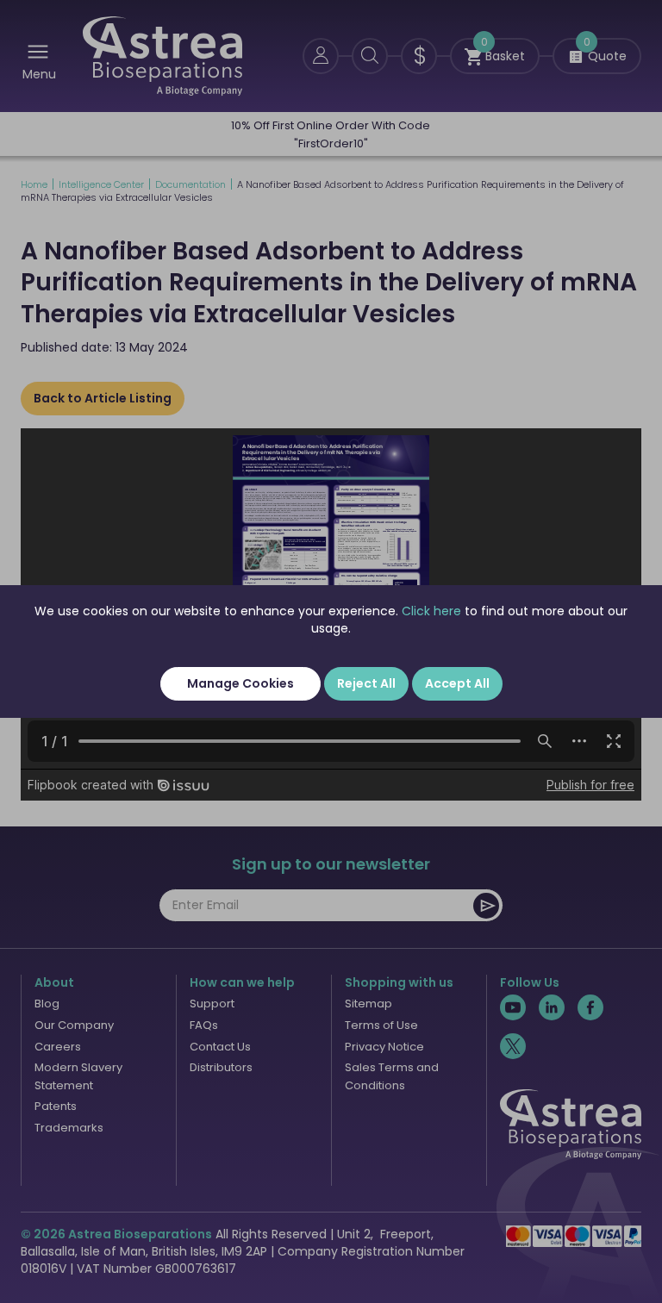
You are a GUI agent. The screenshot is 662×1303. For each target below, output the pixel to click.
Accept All (457, 683)
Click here (431, 611)
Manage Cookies (240, 683)
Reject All (366, 683)
